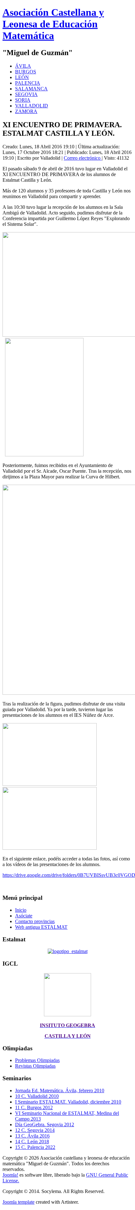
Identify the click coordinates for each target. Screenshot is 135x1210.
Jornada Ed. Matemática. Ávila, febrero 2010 (59, 1090)
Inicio (20, 910)
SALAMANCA (31, 88)
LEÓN (22, 77)
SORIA (22, 100)
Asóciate (23, 915)
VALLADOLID (31, 105)
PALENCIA (27, 83)
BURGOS (25, 71)
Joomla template (19, 1202)
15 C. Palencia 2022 (35, 1147)
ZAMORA (26, 111)
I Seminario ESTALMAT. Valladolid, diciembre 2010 (68, 1101)
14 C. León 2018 (32, 1141)
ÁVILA (23, 66)
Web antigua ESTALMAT (41, 927)
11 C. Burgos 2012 (34, 1107)
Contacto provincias (35, 921)
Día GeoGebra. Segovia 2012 (44, 1124)
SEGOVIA (26, 94)
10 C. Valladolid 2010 (37, 1096)
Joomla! (10, 1175)
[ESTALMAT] (68, 951)
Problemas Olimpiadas (37, 1060)
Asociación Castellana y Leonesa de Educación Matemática (53, 24)
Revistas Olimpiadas (35, 1066)
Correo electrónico (83, 158)
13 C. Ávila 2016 (32, 1136)
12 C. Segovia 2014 (35, 1130)
